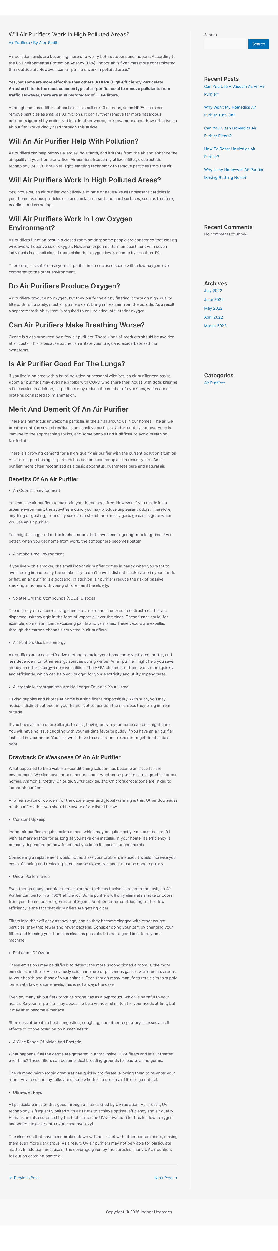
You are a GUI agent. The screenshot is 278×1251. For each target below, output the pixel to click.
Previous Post (24, 1178)
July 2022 (213, 290)
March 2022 (215, 326)
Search (210, 35)
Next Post (165, 1178)
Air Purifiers (19, 42)
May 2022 (213, 308)
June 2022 (214, 299)
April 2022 (213, 317)
